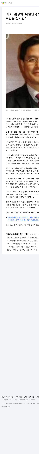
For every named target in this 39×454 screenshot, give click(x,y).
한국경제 (8, 3)
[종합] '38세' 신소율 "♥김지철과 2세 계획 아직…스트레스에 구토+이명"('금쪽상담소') (23, 250)
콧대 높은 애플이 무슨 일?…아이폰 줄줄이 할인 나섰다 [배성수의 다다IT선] (23, 238)
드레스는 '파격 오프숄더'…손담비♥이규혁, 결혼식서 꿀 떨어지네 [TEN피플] (23, 247)
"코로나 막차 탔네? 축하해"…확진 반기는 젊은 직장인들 (23, 241)
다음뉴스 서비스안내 (8, 397)
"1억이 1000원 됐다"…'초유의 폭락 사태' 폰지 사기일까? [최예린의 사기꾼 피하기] (23, 244)
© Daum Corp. (6, 406)
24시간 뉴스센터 (21, 397)
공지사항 (31, 397)
